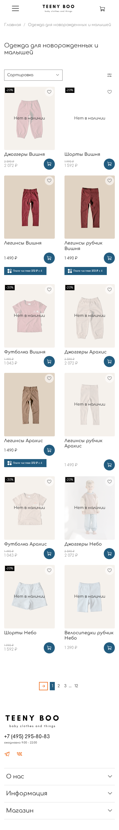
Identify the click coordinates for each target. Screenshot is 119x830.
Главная (12, 25)
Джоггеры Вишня (24, 154)
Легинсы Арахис (23, 440)
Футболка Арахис (25, 544)
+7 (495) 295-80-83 (27, 736)
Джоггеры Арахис (85, 352)
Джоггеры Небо (83, 544)
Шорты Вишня (82, 154)
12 (76, 686)
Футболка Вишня (24, 352)
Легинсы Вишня (23, 243)
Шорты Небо (20, 632)
